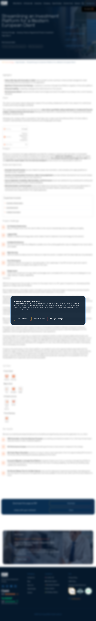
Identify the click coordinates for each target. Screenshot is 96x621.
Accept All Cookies (22, 319)
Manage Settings (56, 319)
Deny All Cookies (39, 319)
